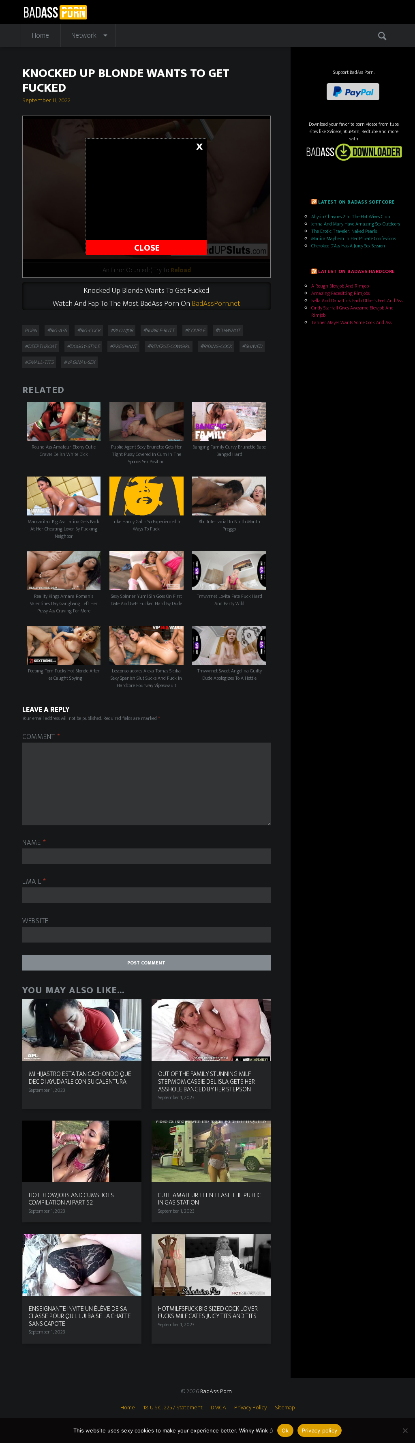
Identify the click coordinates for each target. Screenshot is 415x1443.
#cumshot (227, 330)
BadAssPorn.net (216, 303)
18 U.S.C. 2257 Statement (173, 1407)
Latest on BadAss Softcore (356, 202)
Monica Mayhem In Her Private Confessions (353, 238)
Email (34, 881)
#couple (195, 330)
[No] (405, 1430)
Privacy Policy (250, 1407)
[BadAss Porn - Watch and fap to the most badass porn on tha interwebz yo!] (55, 11)
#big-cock (89, 330)
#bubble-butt (159, 330)
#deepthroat (41, 346)
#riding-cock (216, 346)
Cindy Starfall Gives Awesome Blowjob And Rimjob (352, 311)
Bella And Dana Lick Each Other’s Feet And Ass (356, 300)
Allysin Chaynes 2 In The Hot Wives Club (350, 217)
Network (83, 36)
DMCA (218, 1407)
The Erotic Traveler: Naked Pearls (344, 231)
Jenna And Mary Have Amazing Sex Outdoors (355, 224)
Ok (285, 1430)
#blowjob (122, 330)
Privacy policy (320, 1430)
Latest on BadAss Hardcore (356, 271)
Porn (31, 330)
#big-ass (57, 330)
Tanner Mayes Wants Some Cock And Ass (351, 322)
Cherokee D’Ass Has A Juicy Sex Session (348, 246)
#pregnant (123, 346)
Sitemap (285, 1407)
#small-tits (39, 362)
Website (35, 921)
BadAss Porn (216, 1391)
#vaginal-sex (79, 362)
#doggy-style (83, 346)
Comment (41, 737)
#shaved (252, 346)
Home (40, 36)
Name (34, 842)
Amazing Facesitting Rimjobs (340, 293)
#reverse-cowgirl (168, 346)
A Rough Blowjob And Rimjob (340, 286)
